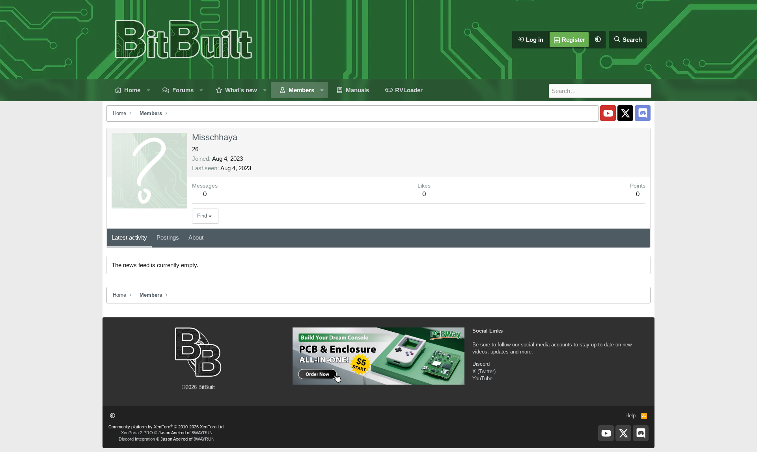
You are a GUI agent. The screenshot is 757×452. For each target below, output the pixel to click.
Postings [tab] (168, 237)
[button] (598, 39)
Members (301, 90)
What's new (241, 90)
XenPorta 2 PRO (137, 432)
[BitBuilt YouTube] (608, 113)
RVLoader (409, 90)
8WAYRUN (202, 432)
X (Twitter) (484, 371)
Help (630, 416)
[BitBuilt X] (625, 113)
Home (132, 90)
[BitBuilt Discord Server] (643, 113)
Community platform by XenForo (166, 426)
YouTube (482, 378)
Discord (481, 364)
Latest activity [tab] (129, 237)
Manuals (357, 90)
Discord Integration (137, 439)
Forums (183, 90)
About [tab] (195, 237)
